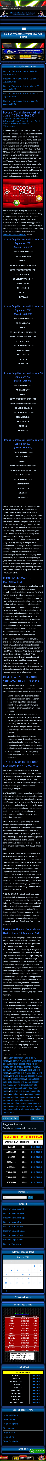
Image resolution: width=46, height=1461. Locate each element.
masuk (17, 1128)
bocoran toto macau (22, 1082)
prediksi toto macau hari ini (15, 1100)
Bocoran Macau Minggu (14, 1218)
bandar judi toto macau (20, 1073)
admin (8, 119)
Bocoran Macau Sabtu (13, 1226)
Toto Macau (8, 1428)
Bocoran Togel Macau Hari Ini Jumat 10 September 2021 (21, 114)
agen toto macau (16, 1058)
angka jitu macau (34, 1061)
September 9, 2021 (22, 119)
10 (6, 1274)
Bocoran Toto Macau (20, 124)
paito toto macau (17, 1094)
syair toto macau (33, 1106)
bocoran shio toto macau (14, 1079)
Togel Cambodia (10, 1441)
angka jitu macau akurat (14, 1064)
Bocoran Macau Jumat (15, 121)
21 (29, 1279)
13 (23, 1274)
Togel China (8, 1437)
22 (34, 1279)
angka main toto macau (13, 1070)
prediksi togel (32, 1097)
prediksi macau (33, 1094)
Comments (10, 126)
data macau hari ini (18, 1088)
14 (29, 1274)
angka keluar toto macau (28, 1067)
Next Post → (37, 1118)
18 (11, 1279)
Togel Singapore (10, 1415)
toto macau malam (11, 1109)
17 (6, 1279)
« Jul (5, 1291)
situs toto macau (17, 1106)
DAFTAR (36, 1375)
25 (11, 1283)
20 (23, 1279)
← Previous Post (10, 1118)
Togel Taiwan (9, 1432)
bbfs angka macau (18, 1076)
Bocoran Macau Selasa (14, 1231)
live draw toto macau (19, 1091)
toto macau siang (28, 1109)
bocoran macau (35, 1076)
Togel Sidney (9, 1419)
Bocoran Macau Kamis (13, 1213)
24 (6, 1283)
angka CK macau (18, 1061)
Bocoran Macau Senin (13, 1235)
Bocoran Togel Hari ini (13, 1240)
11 (12, 1274)
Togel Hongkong (10, 1424)
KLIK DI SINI (36, 1147)
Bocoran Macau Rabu (13, 1222)
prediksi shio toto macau (14, 1097)
